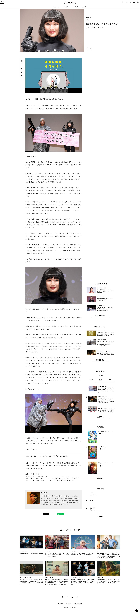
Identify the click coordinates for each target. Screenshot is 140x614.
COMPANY (68, 603)
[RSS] (138, 2)
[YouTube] (134, 2)
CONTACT (60, 603)
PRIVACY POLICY (78, 603)
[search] (122, 2)
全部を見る (100, 417)
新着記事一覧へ (100, 360)
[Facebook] (126, 2)
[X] (130, 2)
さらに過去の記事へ (100, 315)
